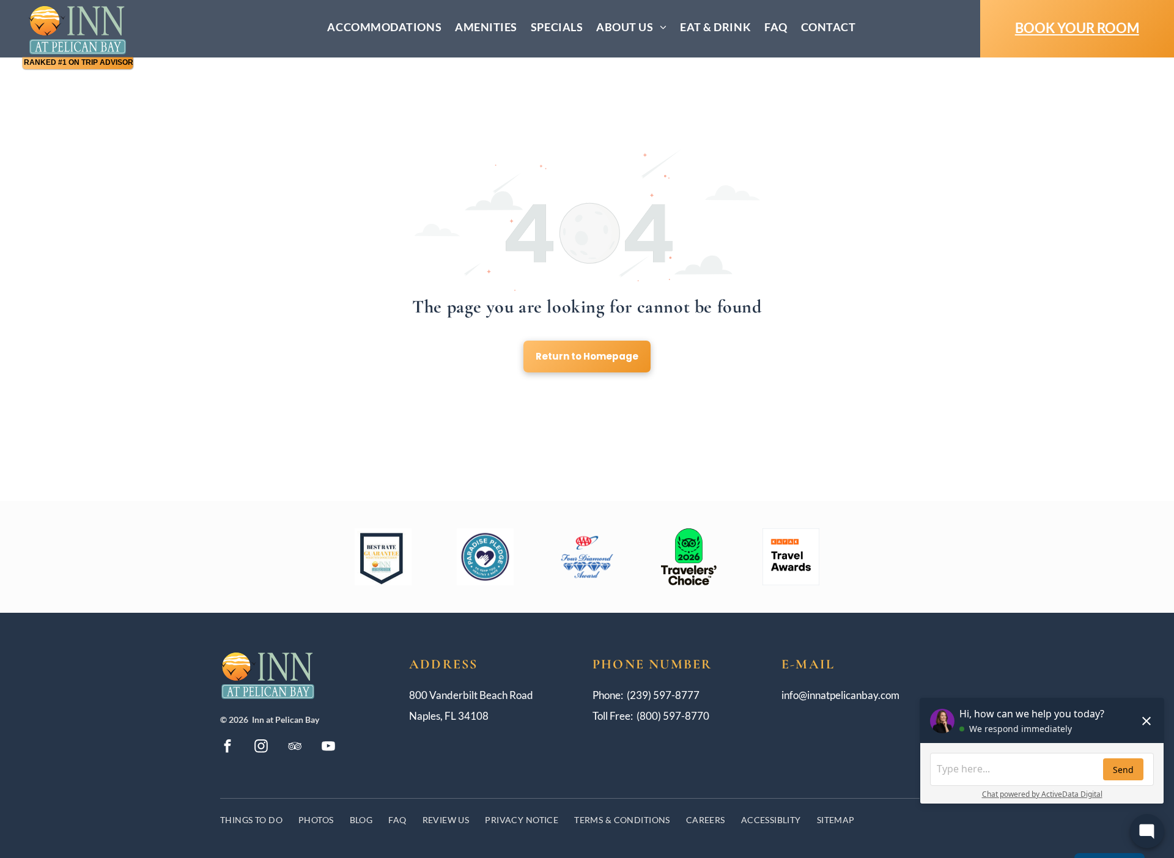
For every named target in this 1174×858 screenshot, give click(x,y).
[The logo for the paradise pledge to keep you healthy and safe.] (485, 556)
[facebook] (227, 748)
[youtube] (328, 748)
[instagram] (261, 748)
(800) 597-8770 (673, 715)
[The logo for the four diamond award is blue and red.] (587, 556)
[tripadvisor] (294, 748)
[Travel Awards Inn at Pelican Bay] (791, 556)
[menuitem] (384, 27)
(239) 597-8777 (663, 695)
